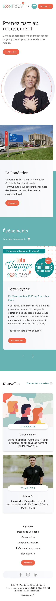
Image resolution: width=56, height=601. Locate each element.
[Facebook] (20, 574)
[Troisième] (28, 595)
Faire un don (28, 537)
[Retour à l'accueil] (14, 6)
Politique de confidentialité (28, 591)
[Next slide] (33, 356)
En (28, 6)
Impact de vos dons (28, 531)
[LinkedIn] (35, 574)
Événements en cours (28, 548)
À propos (28, 526)
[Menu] (34, 6)
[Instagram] (28, 574)
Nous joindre (28, 553)
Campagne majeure (28, 542)
